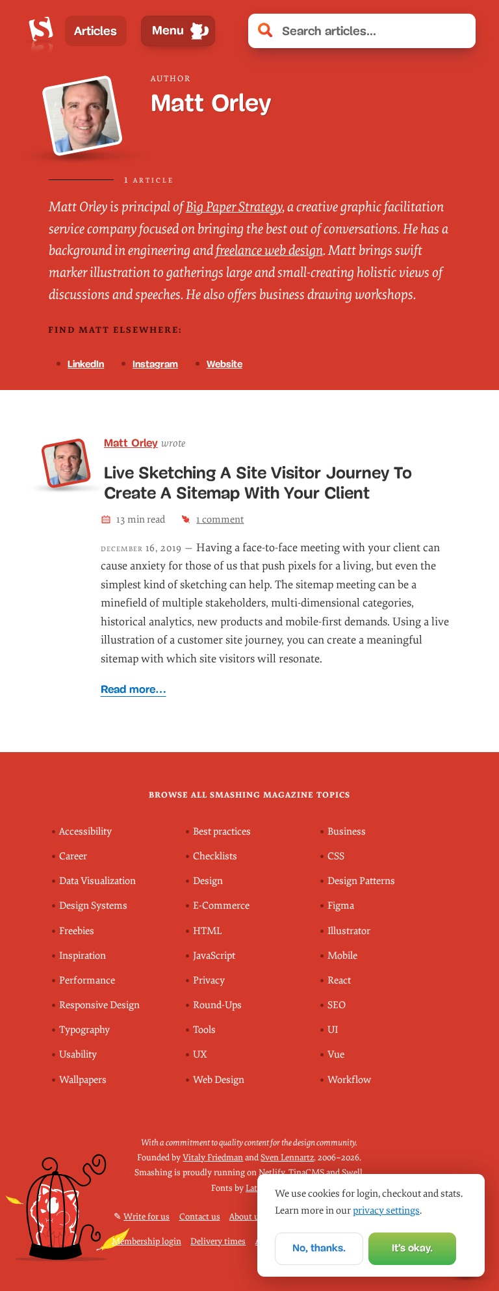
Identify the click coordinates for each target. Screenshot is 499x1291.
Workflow (349, 1080)
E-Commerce (221, 906)
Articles (95, 31)
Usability (78, 1055)
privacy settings (386, 1210)
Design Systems (93, 906)
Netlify (272, 1172)
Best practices (222, 832)
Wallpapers (83, 1080)
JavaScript (214, 956)
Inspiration (82, 956)
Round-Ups (217, 1005)
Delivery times (218, 1241)
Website (224, 364)
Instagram (155, 364)
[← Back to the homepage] (40, 30)
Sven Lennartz (287, 1157)
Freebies (76, 931)
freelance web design (269, 250)
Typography (84, 1030)
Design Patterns (361, 881)
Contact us (199, 1216)
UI (332, 1030)
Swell (352, 1172)
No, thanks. (319, 1247)
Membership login (146, 1241)
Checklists (215, 856)
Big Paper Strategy (234, 207)
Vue (335, 1055)
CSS (335, 856)
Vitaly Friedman (213, 1157)
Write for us (146, 1216)
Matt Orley (131, 443)
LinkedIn (86, 364)
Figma (340, 906)
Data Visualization (97, 881)
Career (73, 856)
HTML (207, 931)
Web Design (218, 1080)
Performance (87, 980)
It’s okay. (412, 1247)
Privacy (209, 980)
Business (346, 832)
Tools (204, 1030)
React (339, 980)
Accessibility (85, 832)
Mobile (342, 956)
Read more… (133, 689)
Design (208, 881)
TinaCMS (306, 1172)
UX (200, 1055)
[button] (459, 31)
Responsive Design (99, 1005)
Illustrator (348, 931)
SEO (336, 1005)
